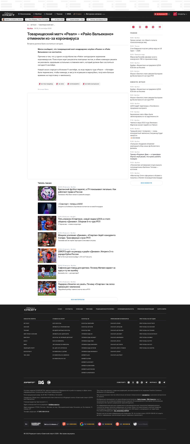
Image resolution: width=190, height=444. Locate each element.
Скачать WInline (116, 326)
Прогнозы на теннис (147, 330)
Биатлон (27, 337)
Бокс (25, 341)
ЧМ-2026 (27, 355)
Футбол (30, 28)
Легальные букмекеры (61, 344)
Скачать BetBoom (117, 330)
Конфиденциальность (126, 309)
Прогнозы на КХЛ (146, 344)
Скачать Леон (116, 341)
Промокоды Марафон (89, 351)
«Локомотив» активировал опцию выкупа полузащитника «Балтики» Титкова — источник (146, 167)
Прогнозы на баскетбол (148, 334)
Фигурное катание (30, 334)
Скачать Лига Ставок (118, 348)
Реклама (89, 309)
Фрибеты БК (86, 355)
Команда (79, 309)
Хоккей (26, 326)
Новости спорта (30, 318)
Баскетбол (28, 351)
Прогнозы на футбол (147, 323)
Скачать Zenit (116, 351)
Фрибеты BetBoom (88, 369)
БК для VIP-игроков (60, 348)
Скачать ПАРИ (115, 323)
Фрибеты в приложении (61, 326)
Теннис (26, 330)
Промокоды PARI (88, 341)
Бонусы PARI (86, 330)
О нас (60, 309)
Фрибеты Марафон (88, 372)
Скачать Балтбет (117, 355)
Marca (46, 89)
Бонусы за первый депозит (63, 337)
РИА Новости (151, 399)
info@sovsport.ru (54, 404)
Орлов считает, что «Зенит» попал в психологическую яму (143, 41)
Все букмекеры (58, 341)
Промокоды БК (87, 334)
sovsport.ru (145, 395)
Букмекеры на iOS (59, 358)
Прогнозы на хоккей (147, 326)
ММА (25, 344)
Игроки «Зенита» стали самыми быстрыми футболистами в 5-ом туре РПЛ (146, 75)
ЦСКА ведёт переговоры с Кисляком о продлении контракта (144, 107)
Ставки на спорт (59, 318)
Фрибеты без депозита (61, 334)
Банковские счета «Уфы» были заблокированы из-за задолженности (144, 115)
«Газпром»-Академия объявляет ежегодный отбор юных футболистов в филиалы (144, 146)
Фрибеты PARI (86, 358)
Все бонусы (57, 323)
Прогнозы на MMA (146, 337)
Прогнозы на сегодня (148, 318)
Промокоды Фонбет (89, 337)
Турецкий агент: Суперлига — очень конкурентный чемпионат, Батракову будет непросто (146, 133)
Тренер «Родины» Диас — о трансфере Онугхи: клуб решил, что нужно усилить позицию (145, 156)
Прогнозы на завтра (147, 348)
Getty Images (141, 399)
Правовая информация (145, 309)
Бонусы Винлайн (88, 323)
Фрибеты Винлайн (88, 365)
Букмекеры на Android (61, 355)
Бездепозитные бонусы (61, 330)
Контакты (69, 309)
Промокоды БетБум (89, 348)
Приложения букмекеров (120, 318)
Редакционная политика (105, 309)
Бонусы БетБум (87, 326)
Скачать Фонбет (116, 334)
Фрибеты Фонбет (87, 362)
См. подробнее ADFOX (121, 411)
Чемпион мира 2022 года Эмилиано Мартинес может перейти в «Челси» (143, 124)
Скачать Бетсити (117, 344)
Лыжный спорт (29, 348)
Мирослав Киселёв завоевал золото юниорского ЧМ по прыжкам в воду (143, 58)
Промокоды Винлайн (89, 344)
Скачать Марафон (117, 337)
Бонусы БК (85, 318)
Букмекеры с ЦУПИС (60, 351)
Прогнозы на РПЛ (146, 341)
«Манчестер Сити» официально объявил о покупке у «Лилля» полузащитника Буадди (146, 176)
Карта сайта (161, 309)
